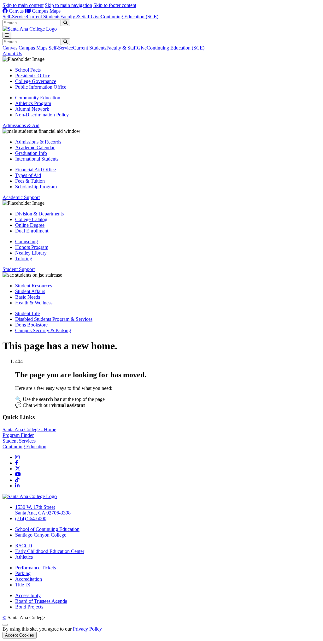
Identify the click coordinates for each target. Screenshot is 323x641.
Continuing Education (24, 446)
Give (96, 16)
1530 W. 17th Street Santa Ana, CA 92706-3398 (43, 509)
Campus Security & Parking (43, 330)
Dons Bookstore (31, 324)
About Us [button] (12, 53)
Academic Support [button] (21, 197)
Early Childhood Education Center (49, 551)
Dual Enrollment (31, 230)
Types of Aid (28, 175)
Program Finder (18, 435)
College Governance (35, 81)
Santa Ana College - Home (29, 429)
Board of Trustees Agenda (41, 601)
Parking (23, 573)
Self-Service (15, 16)
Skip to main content (23, 5)
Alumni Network (32, 109)
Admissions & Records (38, 141)
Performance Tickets (35, 567)
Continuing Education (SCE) (129, 16)
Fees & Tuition (30, 181)
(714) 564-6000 (30, 518)
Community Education (37, 97)
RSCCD (23, 545)
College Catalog (31, 219)
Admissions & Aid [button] (21, 125)
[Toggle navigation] (7, 35)
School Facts (28, 70)
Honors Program (31, 247)
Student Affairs (30, 291)
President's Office (32, 75)
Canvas (16, 11)
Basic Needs (27, 297)
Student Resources (33, 285)
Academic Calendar (35, 147)
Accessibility (28, 595)
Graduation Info (31, 153)
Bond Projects (29, 606)
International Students (36, 159)
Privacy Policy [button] (87, 629)
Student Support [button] (19, 269)
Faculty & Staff (75, 16)
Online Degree (29, 225)
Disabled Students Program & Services (53, 319)
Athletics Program (33, 103)
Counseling (26, 241)
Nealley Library (31, 253)
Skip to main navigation (68, 5)
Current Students (43, 16)
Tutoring (23, 258)
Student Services (19, 441)
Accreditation (28, 579)
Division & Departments (39, 213)
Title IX (23, 584)
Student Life (27, 313)
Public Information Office (40, 87)
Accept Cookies (19, 635)
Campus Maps (46, 11)
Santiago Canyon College (40, 535)
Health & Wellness (33, 302)
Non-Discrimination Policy (42, 114)
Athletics (24, 557)
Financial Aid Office (35, 169)
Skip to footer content (114, 5)
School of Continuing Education (47, 529)
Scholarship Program (36, 186)
